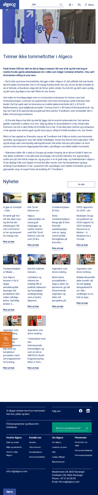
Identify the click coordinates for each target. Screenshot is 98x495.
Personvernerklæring (83, 450)
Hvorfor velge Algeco (12, 453)
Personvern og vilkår (81, 444)
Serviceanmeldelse (37, 457)
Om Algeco (56, 442)
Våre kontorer (35, 447)
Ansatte (32, 442)
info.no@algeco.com (16, 471)
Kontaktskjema (35, 452)
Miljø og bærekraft (14, 447)
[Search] (61, 5)
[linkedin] (88, 411)
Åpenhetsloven (58, 462)
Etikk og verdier (12, 442)
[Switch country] (71, 5)
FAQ (54, 452)
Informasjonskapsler (83, 455)
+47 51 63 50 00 (68, 478)
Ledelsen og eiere (59, 447)
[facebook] (80, 411)
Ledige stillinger (58, 457)
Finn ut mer (8, 241)
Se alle (81, 184)
